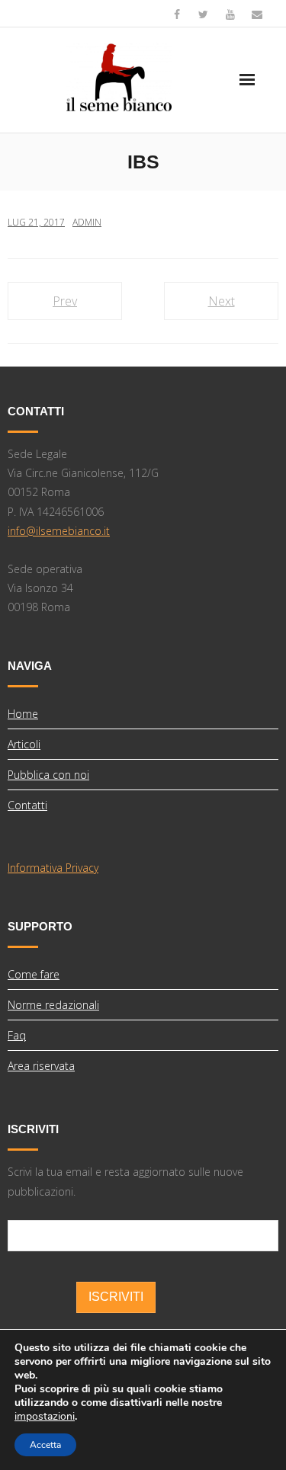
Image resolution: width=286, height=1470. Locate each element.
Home (23, 713)
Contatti (27, 805)
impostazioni (44, 1417)
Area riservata (41, 1065)
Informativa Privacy (53, 867)
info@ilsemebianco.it (59, 531)
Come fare (33, 974)
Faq (17, 1035)
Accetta (45, 1445)
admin (86, 222)
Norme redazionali (53, 1005)
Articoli (24, 744)
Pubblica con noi (48, 774)
